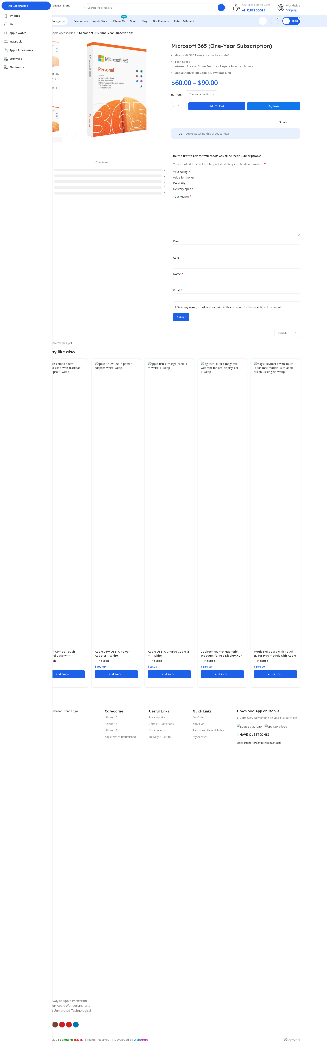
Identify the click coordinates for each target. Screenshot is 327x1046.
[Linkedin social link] (299, 122)
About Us (198, 724)
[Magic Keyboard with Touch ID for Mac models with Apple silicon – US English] (275, 505)
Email (177, 290)
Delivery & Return (160, 737)
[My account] (263, 21)
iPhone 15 (111, 717)
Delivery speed (183, 189)
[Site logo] (58, 7)
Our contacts (157, 730)
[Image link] (70, 851)
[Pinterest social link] (69, 1025)
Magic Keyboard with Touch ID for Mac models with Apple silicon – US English (275, 655)
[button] (56, 139)
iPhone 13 (111, 730)
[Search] (221, 7)
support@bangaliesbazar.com (262, 742)
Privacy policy (157, 717)
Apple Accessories (63, 33)
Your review (182, 196)
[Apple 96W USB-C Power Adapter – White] (116, 505)
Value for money (184, 177)
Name (178, 274)
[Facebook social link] (290, 122)
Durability (179, 183)
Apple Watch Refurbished (120, 737)
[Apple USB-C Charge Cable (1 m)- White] (169, 505)
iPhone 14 (111, 724)
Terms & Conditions (161, 724)
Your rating (181, 172)
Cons (176, 257)
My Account (200, 737)
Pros (176, 241)
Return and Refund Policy (208, 730)
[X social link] (294, 122)
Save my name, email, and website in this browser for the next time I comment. (229, 307)
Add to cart (216, 106)
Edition (176, 94)
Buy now (273, 106)
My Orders (199, 717)
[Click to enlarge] (71, 135)
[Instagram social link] (55, 1025)
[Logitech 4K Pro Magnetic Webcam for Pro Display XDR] (222, 505)
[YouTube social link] (62, 1025)
